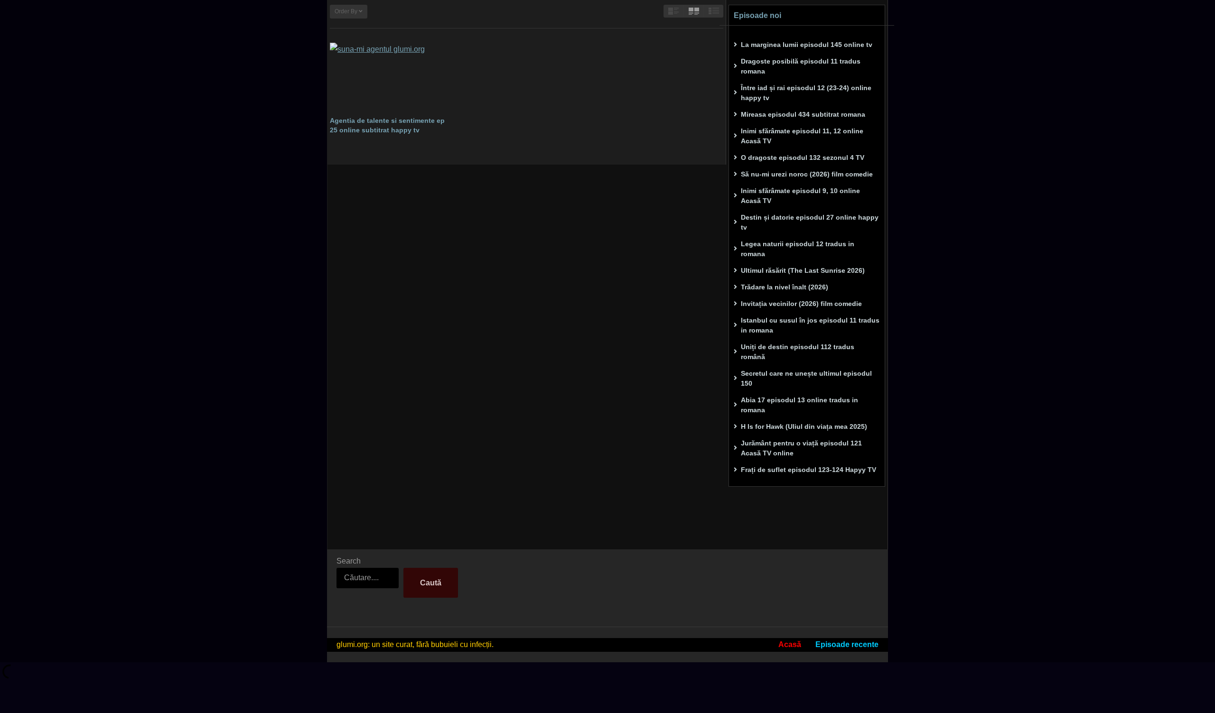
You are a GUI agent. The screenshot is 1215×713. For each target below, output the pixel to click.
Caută (430, 583)
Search (348, 561)
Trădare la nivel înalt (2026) (784, 287)
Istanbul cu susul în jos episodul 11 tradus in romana (810, 325)
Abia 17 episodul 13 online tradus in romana (799, 405)
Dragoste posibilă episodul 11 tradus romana (800, 66)
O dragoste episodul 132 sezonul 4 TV (802, 157)
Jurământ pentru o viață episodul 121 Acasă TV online (801, 448)
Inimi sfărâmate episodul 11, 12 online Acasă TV (802, 136)
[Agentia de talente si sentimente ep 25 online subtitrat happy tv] (390, 77)
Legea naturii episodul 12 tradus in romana (797, 249)
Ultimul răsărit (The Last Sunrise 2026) (803, 270)
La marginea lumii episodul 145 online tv (806, 44)
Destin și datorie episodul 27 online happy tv (810, 222)
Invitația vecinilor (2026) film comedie (801, 303)
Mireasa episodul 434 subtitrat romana (803, 114)
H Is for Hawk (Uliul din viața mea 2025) (804, 426)
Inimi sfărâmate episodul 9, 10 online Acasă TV (800, 195)
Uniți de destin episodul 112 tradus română (797, 352)
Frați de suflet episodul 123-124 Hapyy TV (808, 469)
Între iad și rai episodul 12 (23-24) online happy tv (806, 93)
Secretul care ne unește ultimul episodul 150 (806, 378)
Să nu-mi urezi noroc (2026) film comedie (807, 174)
